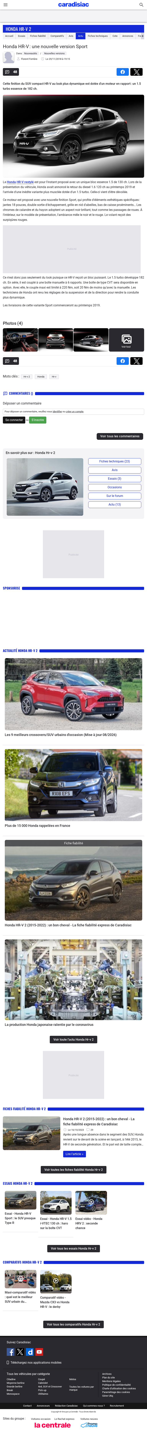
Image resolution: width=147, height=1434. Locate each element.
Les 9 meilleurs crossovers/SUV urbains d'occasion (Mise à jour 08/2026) (61, 735)
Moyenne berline (15, 1382)
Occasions (115, 487)
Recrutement (117, 1405)
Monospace (13, 1393)
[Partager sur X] (137, 70)
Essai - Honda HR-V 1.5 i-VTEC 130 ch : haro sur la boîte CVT (56, 1223)
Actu (80, 36)
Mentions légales (111, 1381)
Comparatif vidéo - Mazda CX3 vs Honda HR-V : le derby (54, 1302)
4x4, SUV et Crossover (50, 1386)
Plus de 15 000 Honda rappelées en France (37, 826)
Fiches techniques (98, 36)
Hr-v (54, 376)
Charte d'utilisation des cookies (119, 1388)
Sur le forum (114, 496)
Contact (27, 1405)
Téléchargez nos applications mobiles (36, 1362)
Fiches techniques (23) (114, 461)
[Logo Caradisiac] (73, 7)
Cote (115, 36)
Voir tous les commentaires (120, 436)
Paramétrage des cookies (116, 1392)
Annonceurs (43, 1405)
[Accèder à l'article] (73, 694)
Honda (11, 182)
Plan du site (108, 1377)
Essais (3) (114, 478)
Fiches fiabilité (38, 36)
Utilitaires (43, 1393)
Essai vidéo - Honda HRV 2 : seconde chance (88, 1223)
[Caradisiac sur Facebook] (11, 1352)
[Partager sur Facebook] (123, 70)
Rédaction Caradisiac (66, 1405)
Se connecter (14, 420)
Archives (107, 1373)
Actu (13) (115, 504)
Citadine (11, 1379)
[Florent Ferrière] (8, 62)
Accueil (9, 36)
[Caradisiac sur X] (20, 1352)
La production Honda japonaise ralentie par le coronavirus (49, 1025)
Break (10, 1390)
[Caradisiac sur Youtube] (39, 1352)
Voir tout (126, 346)
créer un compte (74, 411)
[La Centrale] (53, 1428)
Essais (21, 36)
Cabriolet (43, 1382)
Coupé (41, 1379)
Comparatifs (57, 36)
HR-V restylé (25, 182)
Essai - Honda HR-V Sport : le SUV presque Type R (20, 1218)
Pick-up (42, 1390)
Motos (72, 1379)
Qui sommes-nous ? (94, 1405)
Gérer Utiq (107, 1395)
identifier (57, 411)
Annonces (127, 36)
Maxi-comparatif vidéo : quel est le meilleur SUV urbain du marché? (20, 1297)
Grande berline (14, 1386)
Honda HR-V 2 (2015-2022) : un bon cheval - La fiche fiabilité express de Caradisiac (68, 925)
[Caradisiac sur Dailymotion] (30, 1352)
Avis (71, 36)
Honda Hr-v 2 (18, 28)
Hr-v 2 (27, 376)
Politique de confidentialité (116, 1384)
